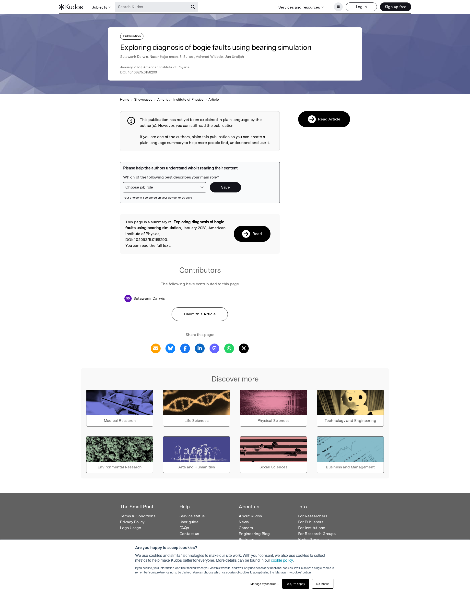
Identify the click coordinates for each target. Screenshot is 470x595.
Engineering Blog (254, 533)
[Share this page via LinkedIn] (200, 348)
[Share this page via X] (244, 348)
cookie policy (282, 560)
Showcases (143, 99)
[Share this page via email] (156, 348)
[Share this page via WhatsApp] (229, 348)
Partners (246, 539)
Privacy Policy (132, 522)
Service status (192, 516)
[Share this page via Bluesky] (170, 348)
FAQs (184, 527)
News (244, 522)
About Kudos (250, 516)
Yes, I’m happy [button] (295, 584)
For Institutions (311, 527)
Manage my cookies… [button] (264, 584)
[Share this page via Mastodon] (214, 348)
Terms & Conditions (137, 516)
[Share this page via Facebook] (185, 348)
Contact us (189, 533)
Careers (246, 527)
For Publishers (310, 522)
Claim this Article (200, 314)
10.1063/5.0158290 (142, 72)
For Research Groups (317, 533)
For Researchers (312, 516)
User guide (189, 522)
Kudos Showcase (313, 539)
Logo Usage (130, 527)
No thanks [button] (322, 584)
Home (124, 99)
